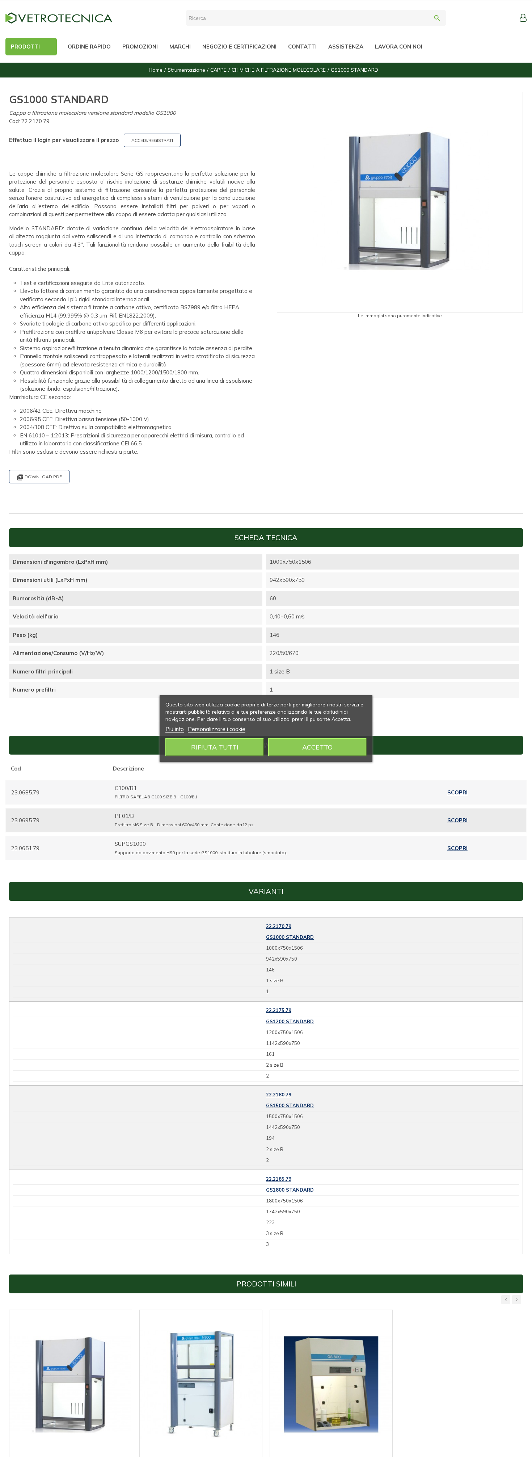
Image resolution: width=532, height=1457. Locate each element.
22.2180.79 (278, 1094)
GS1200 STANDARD (290, 1021)
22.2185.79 (278, 1179)
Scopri (457, 792)
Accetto (317, 747)
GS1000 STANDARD (290, 937)
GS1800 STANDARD (290, 1190)
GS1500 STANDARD (290, 1105)
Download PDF (39, 477)
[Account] (523, 18)
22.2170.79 (278, 926)
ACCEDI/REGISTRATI (152, 140)
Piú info (174, 729)
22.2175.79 (278, 1010)
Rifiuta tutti (214, 747)
